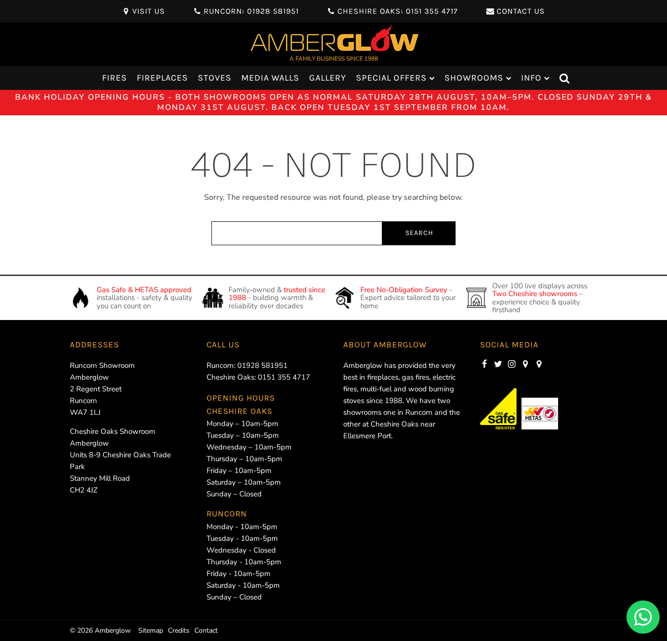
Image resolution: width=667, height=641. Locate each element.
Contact (206, 630)
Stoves (214, 77)
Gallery (327, 77)
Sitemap (150, 630)
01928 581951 (262, 365)
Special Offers (391, 77)
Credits (178, 630)
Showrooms (473, 77)
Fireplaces (162, 77)
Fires (114, 77)
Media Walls (270, 77)
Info (531, 77)
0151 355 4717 (284, 377)
